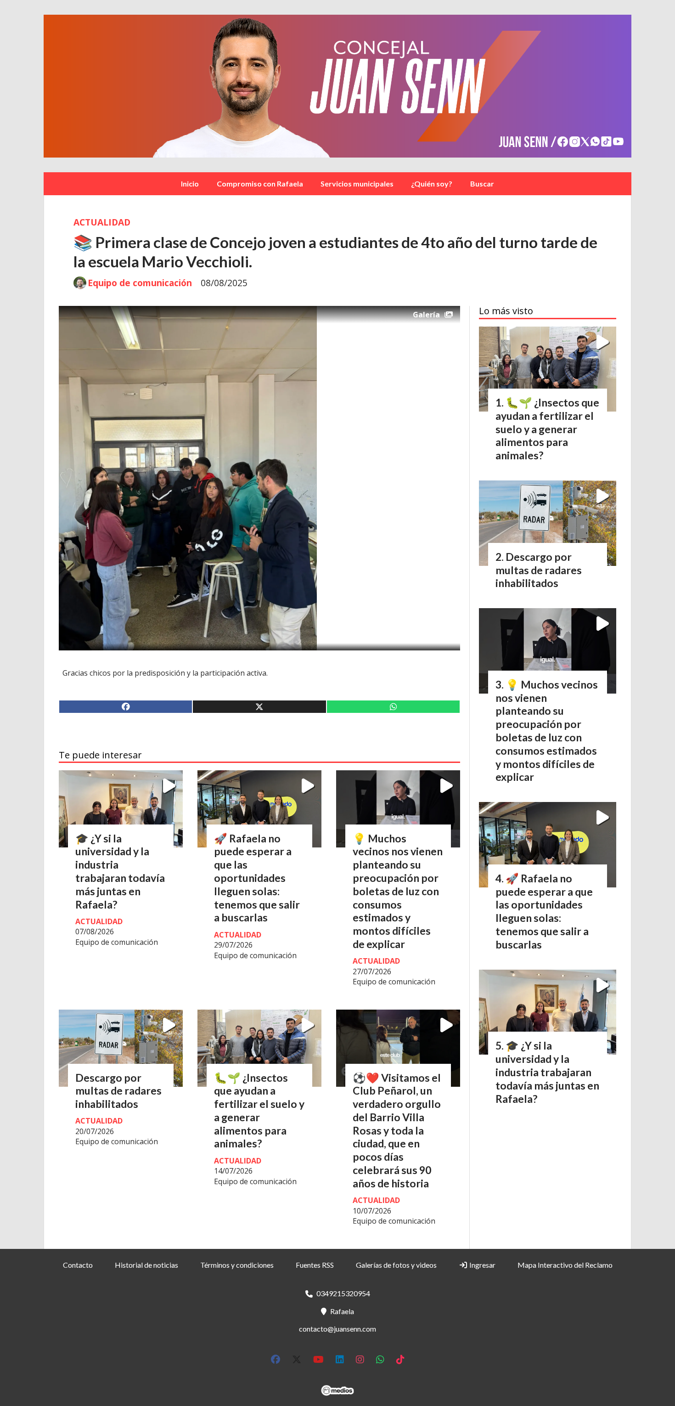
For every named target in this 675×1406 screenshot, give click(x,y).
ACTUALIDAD (101, 222)
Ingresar (481, 1264)
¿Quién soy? (431, 183)
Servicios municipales (357, 183)
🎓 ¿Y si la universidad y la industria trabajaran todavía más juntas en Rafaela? (120, 871)
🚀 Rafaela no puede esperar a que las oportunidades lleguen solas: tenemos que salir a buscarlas (257, 878)
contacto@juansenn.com (337, 1328)
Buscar (482, 183)
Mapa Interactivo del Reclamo (565, 1264)
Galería (426, 315)
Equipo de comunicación (140, 283)
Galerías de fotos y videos (396, 1264)
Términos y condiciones (237, 1264)
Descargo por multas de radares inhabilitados (118, 1091)
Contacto (78, 1264)
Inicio (190, 183)
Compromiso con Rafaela (260, 183)
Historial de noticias (146, 1264)
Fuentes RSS (315, 1264)
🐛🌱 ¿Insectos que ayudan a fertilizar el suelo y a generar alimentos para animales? (259, 1110)
